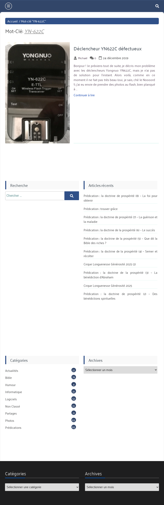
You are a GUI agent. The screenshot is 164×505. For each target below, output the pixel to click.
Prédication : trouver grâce (101, 208)
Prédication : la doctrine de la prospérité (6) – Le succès (119, 230)
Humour (10, 384)
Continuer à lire (84, 95)
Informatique (13, 391)
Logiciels (11, 399)
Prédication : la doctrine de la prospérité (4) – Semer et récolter (120, 253)
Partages (11, 413)
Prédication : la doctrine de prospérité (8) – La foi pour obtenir (120, 198)
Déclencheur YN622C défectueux (108, 48)
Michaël (82, 57)
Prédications (13, 427)
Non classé (12, 406)
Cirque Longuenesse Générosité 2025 (108, 285)
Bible (8, 377)
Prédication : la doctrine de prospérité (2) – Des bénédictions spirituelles (120, 296)
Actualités (11, 370)
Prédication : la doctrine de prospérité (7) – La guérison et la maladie (120, 219)
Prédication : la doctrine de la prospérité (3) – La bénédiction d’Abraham (120, 275)
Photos (9, 420)
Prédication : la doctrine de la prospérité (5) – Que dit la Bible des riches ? (120, 240)
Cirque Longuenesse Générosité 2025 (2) (110, 264)
